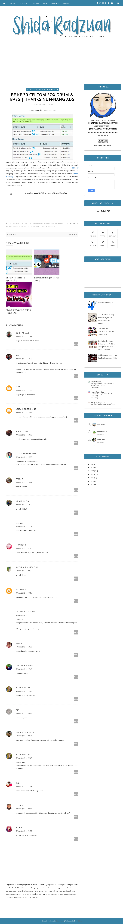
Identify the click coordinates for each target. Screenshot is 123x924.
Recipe (44, 3)
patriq (19, 479)
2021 (92, 471)
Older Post (73, 234)
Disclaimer (55, 3)
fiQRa (19, 827)
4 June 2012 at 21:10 (24, 548)
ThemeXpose (60, 921)
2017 (92, 484)
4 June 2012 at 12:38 (24, 359)
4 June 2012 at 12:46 (24, 412)
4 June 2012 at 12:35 (24, 336)
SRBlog (79, 921)
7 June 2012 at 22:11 (24, 809)
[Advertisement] (61, 58)
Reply (76, 344)
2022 (92, 467)
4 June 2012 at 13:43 (24, 435)
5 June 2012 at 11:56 (24, 615)
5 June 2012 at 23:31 (24, 736)
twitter (102, 236)
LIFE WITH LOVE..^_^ (98, 402)
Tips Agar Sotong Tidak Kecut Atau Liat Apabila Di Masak (102, 385)
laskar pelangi (24, 665)
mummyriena (23, 501)
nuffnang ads (18, 227)
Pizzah (19, 805)
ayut (18, 355)
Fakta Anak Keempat (105, 302)
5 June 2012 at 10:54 (24, 593)
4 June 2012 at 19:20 (24, 505)
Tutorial (23, 3)
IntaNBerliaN (23, 688)
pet (18, 710)
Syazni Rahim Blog (97, 392)
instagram (112, 236)
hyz (18, 783)
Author (13, 3)
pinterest (103, 245)
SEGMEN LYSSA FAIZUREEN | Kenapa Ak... (18, 311)
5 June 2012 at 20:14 (24, 713)
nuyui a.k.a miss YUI (27, 567)
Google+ (93, 245)
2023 (92, 464)
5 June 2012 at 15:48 (24, 669)
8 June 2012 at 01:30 (24, 831)
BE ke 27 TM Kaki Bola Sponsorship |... (15, 279)
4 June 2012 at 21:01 (24, 526)
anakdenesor (102, 432)
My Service (34, 3)
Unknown (21, 589)
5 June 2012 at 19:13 (24, 691)
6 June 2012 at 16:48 (24, 786)
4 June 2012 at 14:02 (24, 457)
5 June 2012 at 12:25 (24, 647)
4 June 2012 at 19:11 (24, 482)
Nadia (19, 643)
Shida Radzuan (40, 104)
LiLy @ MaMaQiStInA (27, 453)
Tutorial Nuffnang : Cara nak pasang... (46, 279)
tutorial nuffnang (48, 227)
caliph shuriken (25, 732)
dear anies (101, 424)
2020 (92, 474)
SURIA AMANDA (96, 382)
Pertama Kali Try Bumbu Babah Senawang (101, 395)
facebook (93, 236)
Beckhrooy (22, 431)
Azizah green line (26, 409)
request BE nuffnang (32, 227)
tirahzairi (21, 545)
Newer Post (11, 234)
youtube (113, 245)
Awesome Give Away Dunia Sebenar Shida (42, 89)
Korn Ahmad (22, 333)
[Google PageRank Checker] (103, 142)
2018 (92, 481)
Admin (19, 387)
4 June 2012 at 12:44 (24, 390)
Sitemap (66, 3)
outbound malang (26, 612)
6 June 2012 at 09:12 (24, 758)
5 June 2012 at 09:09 (24, 571)
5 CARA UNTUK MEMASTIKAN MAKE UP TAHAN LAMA (106, 332)
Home (4, 3)
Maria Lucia (101, 439)
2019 (92, 478)
